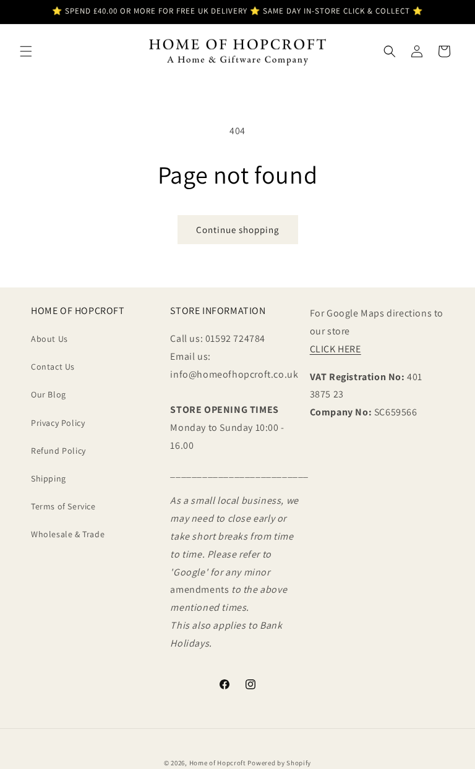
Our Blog (48, 394)
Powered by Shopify (279, 762)
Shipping (48, 478)
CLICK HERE (335, 348)
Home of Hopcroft (217, 762)
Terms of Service (63, 506)
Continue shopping (238, 230)
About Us (49, 338)
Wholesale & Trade (68, 534)
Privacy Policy (58, 422)
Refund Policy (58, 450)
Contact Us (53, 366)
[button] (26, 51)
